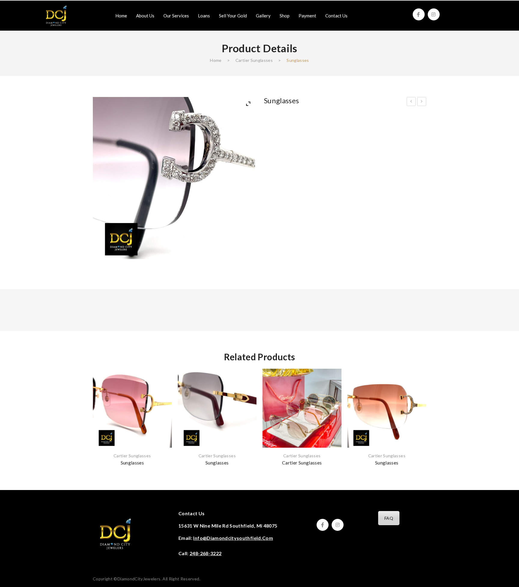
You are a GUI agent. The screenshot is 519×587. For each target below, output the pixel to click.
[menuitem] (121, 16)
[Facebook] (419, 14)
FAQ (388, 518)
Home (215, 60)
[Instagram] (434, 14)
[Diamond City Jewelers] (56, 15)
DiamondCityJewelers (139, 578)
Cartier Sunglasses (254, 60)
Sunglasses (411, 102)
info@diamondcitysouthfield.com (233, 538)
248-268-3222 (205, 553)
